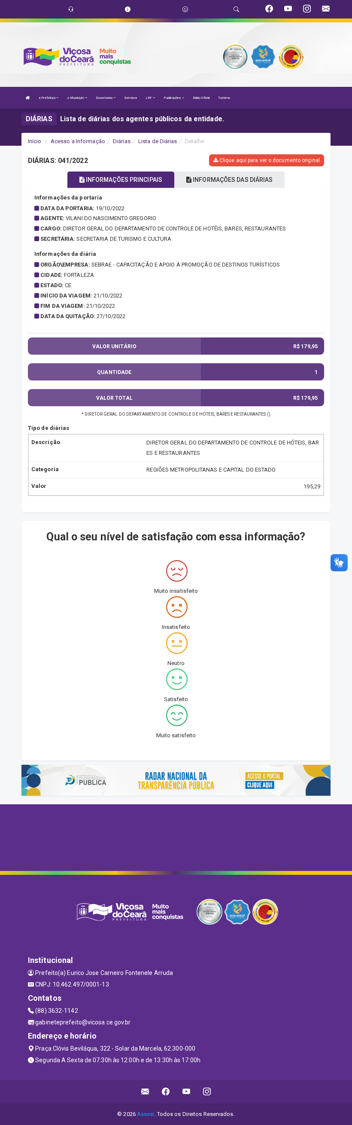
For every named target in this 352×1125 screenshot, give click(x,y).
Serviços (130, 98)
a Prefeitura (47, 98)
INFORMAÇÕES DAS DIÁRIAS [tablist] (232, 179)
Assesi (146, 1114)
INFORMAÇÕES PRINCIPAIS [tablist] (123, 179)
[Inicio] (27, 98)
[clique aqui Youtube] (186, 1091)
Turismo (224, 98)
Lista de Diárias (157, 141)
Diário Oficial (201, 98)
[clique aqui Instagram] (207, 1091)
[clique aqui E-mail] (145, 1091)
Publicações (173, 98)
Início (35, 141)
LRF (149, 98)
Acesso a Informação (78, 141)
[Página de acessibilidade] (185, 9)
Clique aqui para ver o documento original (269, 160)
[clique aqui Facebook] (165, 1091)
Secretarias (104, 98)
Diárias (121, 141)
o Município (76, 98)
